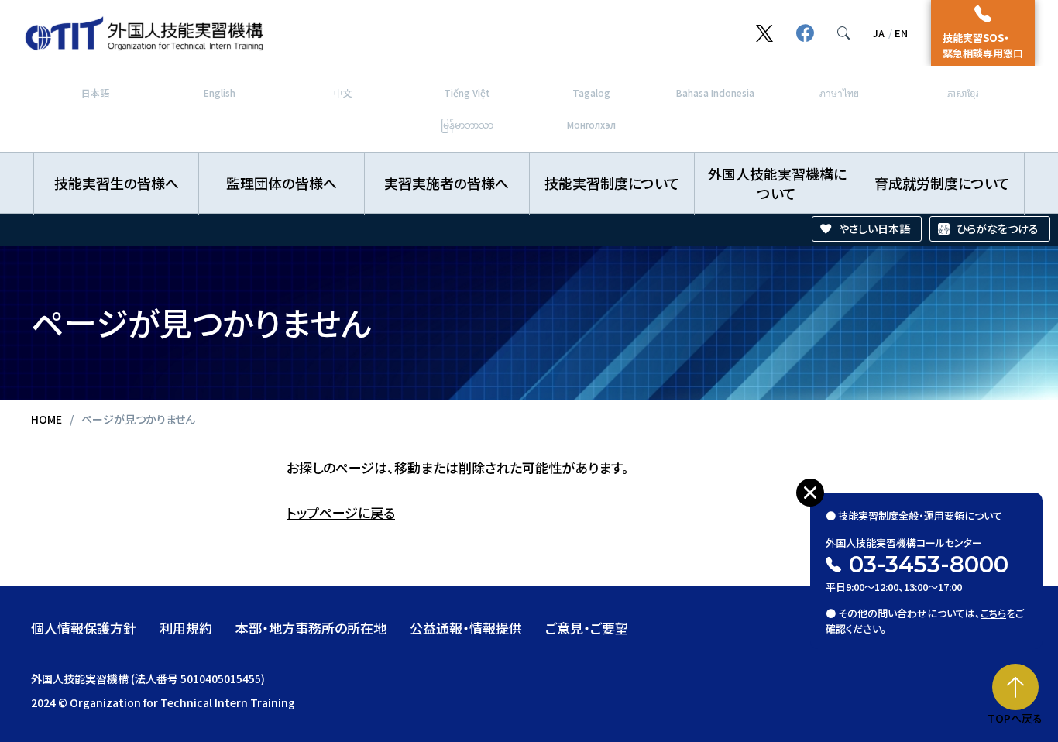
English (219, 92)
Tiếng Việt (467, 92)
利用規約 (186, 627)
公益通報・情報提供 (466, 627)
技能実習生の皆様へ (116, 183)
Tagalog (591, 92)
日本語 (95, 92)
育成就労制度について (942, 183)
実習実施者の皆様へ (446, 183)
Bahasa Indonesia (715, 92)
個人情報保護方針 (83, 627)
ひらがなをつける (998, 228)
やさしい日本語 (874, 228)
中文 (343, 92)
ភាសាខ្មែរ (962, 92)
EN (901, 33)
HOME (46, 419)
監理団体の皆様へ (281, 183)
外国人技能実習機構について (777, 183)
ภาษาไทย (839, 92)
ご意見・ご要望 (586, 627)
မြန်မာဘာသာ (467, 124)
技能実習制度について (612, 183)
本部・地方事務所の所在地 (310, 627)
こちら (993, 613)
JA (879, 33)
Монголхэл (591, 124)
